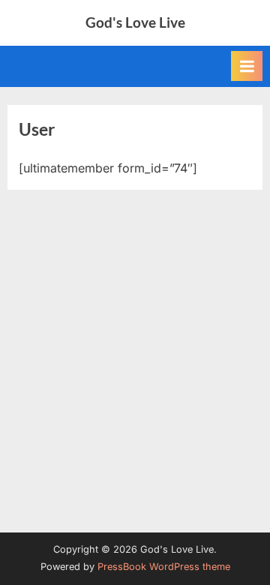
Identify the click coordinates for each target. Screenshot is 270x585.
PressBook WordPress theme (164, 566)
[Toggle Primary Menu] (246, 66)
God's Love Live (135, 22)
